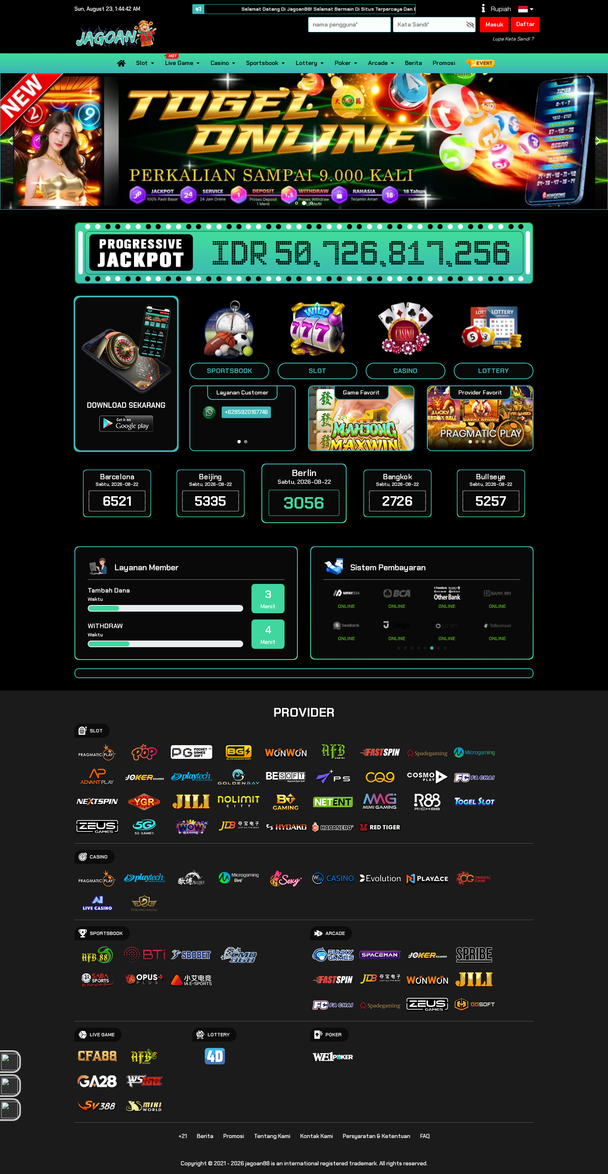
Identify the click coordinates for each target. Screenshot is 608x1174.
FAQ (425, 1136)
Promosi (444, 63)
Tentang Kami (272, 1136)
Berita (413, 63)
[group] (480, 418)
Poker (343, 63)
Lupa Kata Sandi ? (513, 39)
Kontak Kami (316, 1136)
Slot (142, 63)
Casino (220, 63)
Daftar (525, 24)
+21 (182, 1136)
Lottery (306, 63)
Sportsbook (262, 63)
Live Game (179, 63)
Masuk (494, 24)
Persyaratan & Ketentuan (376, 1136)
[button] (597, 141)
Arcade (378, 63)
